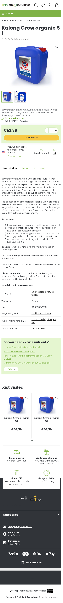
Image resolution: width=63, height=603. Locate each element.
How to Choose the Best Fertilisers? (22, 347)
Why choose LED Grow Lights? (19, 351)
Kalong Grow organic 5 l (16, 420)
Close (56, 158)
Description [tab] (10, 168)
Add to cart (31, 137)
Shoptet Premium (22, 590)
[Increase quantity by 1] (56, 130)
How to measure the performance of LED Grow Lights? (28, 357)
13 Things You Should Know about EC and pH (27, 362)
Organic (36, 328)
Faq (9, 369)
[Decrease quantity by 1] (46, 130)
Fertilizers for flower (41, 313)
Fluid (43, 328)
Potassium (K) (39, 319)
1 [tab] (32, 440)
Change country (16, 156)
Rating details (23, 39)
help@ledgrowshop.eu (20, 526)
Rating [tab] (25, 168)
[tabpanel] (16, 415)
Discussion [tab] (40, 168)
